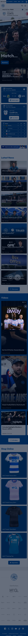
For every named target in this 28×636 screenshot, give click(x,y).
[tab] (25, 306)
